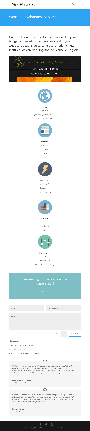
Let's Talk (45, 291)
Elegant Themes (40, 428)
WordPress (61, 428)
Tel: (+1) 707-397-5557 (17, 349)
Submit (75, 333)
